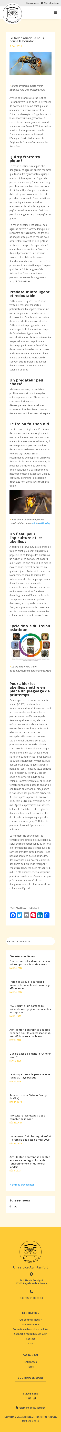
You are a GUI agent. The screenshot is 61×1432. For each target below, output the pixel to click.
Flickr (35, 523)
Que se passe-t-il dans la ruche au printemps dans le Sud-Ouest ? (30, 962)
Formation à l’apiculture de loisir (30, 1329)
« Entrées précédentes (21, 1184)
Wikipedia (44, 523)
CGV (30, 1343)
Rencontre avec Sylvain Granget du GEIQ (28, 1096)
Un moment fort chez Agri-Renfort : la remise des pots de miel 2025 (30, 1137)
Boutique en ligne (30, 1377)
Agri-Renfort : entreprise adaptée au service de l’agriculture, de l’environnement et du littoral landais (29, 1162)
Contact (30, 1338)
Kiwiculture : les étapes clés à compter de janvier (27, 1117)
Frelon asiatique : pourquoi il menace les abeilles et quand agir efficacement (30, 985)
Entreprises (30, 1361)
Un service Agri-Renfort (30, 1267)
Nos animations (30, 1324)
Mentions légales (30, 1420)
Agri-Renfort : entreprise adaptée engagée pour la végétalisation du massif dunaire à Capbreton (30, 1033)
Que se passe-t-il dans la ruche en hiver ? (30, 1055)
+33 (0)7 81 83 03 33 (31, 1298)
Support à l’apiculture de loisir (30, 1333)
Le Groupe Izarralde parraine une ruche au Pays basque (29, 1076)
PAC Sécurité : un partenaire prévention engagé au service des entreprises (30, 1009)
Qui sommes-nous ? (30, 1319)
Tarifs (30, 1366)
